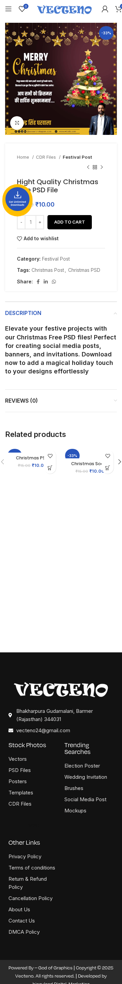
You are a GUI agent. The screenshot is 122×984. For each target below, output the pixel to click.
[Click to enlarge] (17, 123)
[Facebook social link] (38, 281)
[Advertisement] (61, 584)
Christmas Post (48, 270)
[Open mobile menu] (8, 9)
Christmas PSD (84, 270)
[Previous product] (88, 167)
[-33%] (32, 449)
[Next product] (101, 167)
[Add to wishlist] (50, 456)
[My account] (105, 9)
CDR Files (46, 157)
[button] (50, 468)
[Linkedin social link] (46, 281)
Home (23, 157)
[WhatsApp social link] (54, 281)
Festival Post (77, 157)
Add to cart (69, 222)
